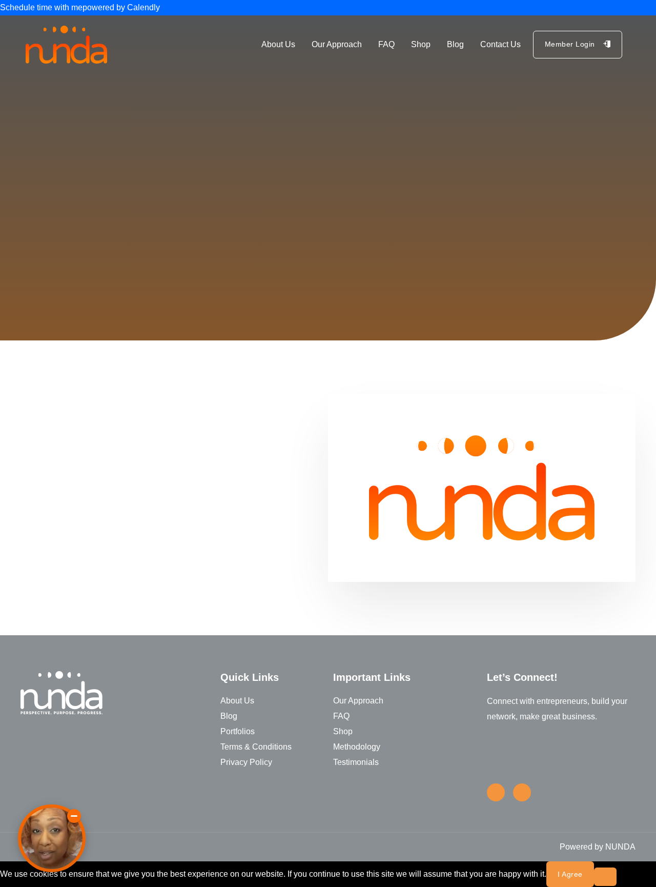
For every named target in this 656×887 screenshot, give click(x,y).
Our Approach (337, 44)
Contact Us (500, 44)
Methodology (356, 746)
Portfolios (237, 731)
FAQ (386, 44)
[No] (605, 877)
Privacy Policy (246, 762)
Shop (420, 44)
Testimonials (356, 762)
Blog (455, 44)
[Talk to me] (52, 838)
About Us (278, 44)
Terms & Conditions (256, 746)
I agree (570, 874)
